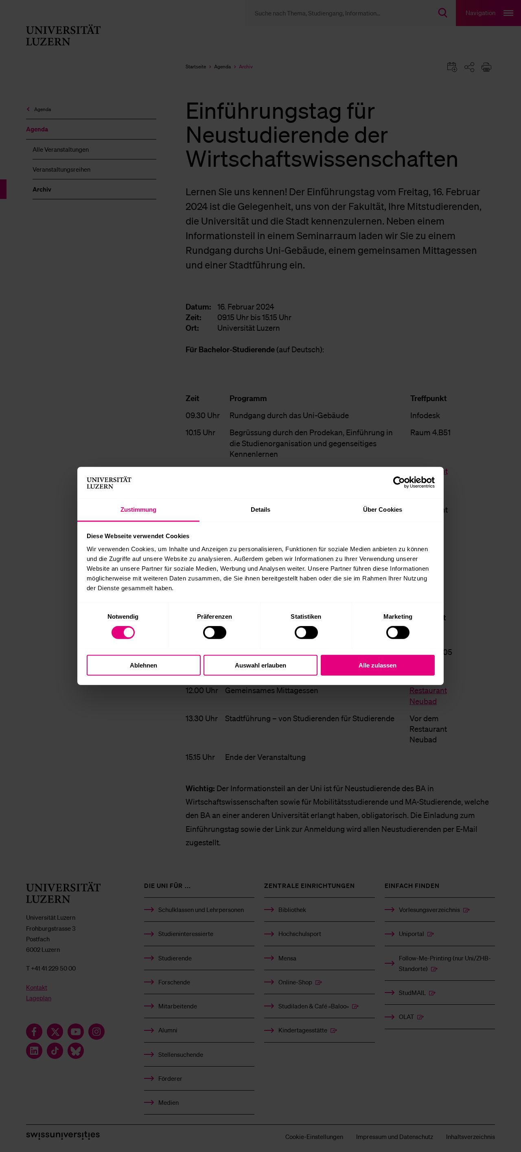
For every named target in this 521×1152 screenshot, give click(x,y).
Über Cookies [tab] (382, 509)
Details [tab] (261, 509)
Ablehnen (143, 664)
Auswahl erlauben (260, 664)
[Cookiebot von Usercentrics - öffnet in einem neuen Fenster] (399, 482)
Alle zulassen (377, 664)
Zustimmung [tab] (138, 509)
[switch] (214, 632)
